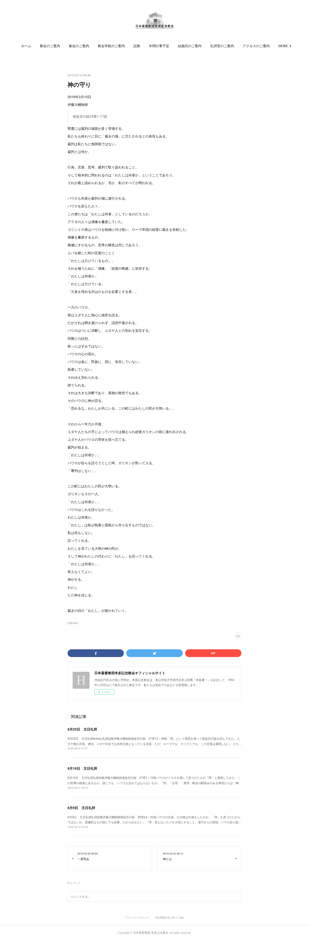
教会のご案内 (50, 45)
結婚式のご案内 (190, 45)
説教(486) (73, 623)
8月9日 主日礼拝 (81, 807)
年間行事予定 (159, 45)
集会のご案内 (79, 45)
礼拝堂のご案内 (222, 45)
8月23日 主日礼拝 (82, 729)
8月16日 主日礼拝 (82, 768)
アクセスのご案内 (256, 45)
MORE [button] (283, 45)
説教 (136, 45)
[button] (26, 46)
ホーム (26, 45)
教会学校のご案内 (111, 45)
